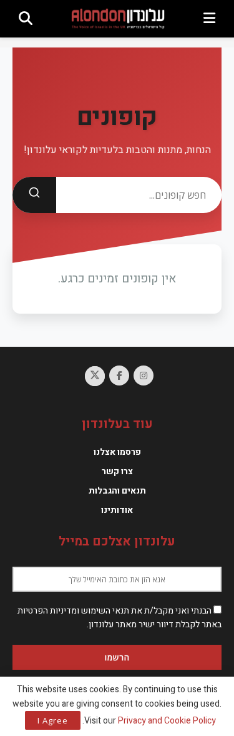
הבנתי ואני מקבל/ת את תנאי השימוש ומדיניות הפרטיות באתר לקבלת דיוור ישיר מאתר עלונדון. (119, 617)
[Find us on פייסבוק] (119, 375)
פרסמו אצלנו (117, 452)
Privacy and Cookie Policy (167, 720)
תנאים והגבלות (117, 490)
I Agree (52, 720)
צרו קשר (117, 471)
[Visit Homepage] (118, 18)
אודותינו (117, 510)
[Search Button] (25, 18)
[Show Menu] (209, 18)
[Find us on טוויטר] (95, 376)
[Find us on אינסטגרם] (144, 375)
